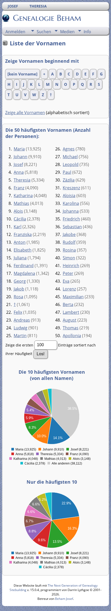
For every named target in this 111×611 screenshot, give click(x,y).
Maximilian (73, 297)
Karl (17, 227)
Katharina (23, 195)
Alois (18, 211)
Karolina (71, 203)
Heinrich (71, 265)
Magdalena (24, 273)
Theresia (22, 180)
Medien (67, 31)
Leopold (70, 164)
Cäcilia (20, 219)
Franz (19, 188)
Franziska (23, 234)
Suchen (44, 31)
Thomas (70, 328)
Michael (70, 156)
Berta (68, 304)
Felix (18, 312)
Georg (20, 281)
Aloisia (69, 195)
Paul (67, 172)
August (69, 320)
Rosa (18, 297)
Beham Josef (64, 598)
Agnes (69, 149)
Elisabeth (22, 250)
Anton (20, 242)
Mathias (21, 203)
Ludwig (20, 328)
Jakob (19, 289)
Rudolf (69, 242)
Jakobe (69, 234)
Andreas (22, 320)
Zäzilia (69, 180)
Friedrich (71, 219)
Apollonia (72, 335)
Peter (68, 273)
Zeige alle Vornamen (25, 112)
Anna (19, 172)
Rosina (69, 250)
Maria (19, 149)
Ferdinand (24, 265)
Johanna (71, 211)
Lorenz (69, 289)
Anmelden (15, 31)
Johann (20, 156)
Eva (66, 281)
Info (87, 31)
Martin (20, 335)
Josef (18, 164)
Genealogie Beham (47, 18)
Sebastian (72, 227)
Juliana (20, 258)
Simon (69, 258)
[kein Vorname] (22, 74)
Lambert (71, 312)
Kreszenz (71, 188)
